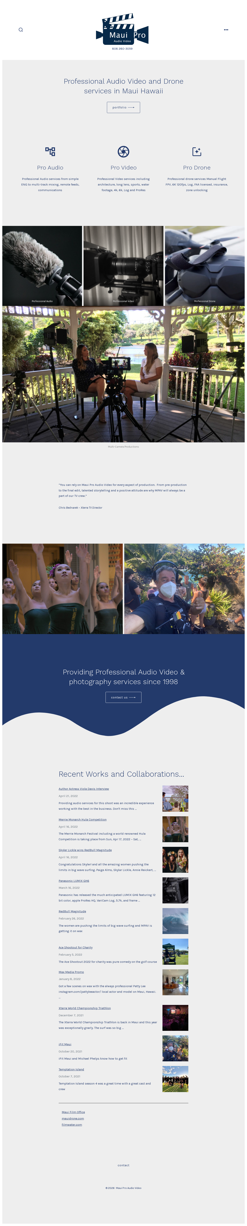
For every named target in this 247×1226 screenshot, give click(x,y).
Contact (123, 1165)
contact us (119, 697)
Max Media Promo (71, 972)
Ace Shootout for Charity (75, 947)
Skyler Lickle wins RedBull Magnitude (85, 850)
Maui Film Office (73, 1112)
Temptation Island (71, 1069)
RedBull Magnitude (72, 911)
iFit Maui (65, 1044)
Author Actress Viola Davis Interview (84, 789)
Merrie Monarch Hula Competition (83, 819)
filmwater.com (72, 1124)
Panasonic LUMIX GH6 (74, 881)
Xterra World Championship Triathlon (85, 1008)
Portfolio (120, 107)
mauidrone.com (73, 1118)
